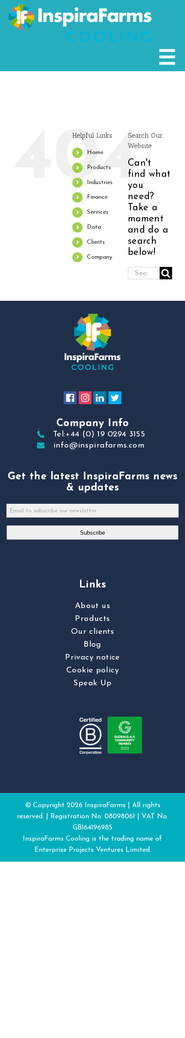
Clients (96, 242)
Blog (92, 645)
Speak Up (92, 683)
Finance (97, 197)
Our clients (92, 632)
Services (97, 212)
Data (94, 227)
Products (99, 167)
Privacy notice (92, 658)
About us (92, 606)
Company (99, 257)
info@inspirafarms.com (99, 446)
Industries (100, 182)
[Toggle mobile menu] (167, 56)
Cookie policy (92, 670)
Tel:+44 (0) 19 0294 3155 (99, 434)
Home (95, 152)
